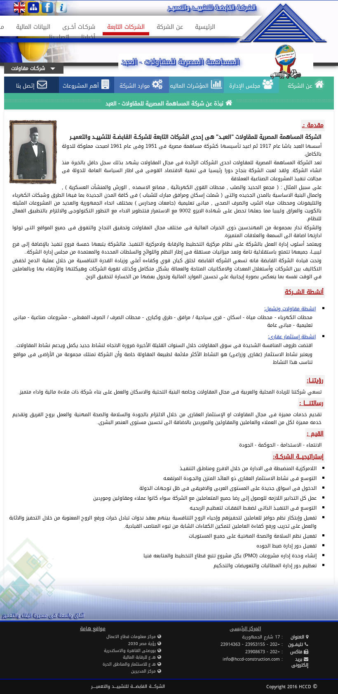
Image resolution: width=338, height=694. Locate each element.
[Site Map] (33, 7)
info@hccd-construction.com (251, 659)
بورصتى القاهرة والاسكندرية (130, 650)
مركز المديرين (143, 671)
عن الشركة (172, 27)
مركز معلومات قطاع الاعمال (131, 636)
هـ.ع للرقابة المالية (139, 657)
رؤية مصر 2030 (142, 643)
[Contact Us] (61, 7)
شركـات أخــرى (81, 27)
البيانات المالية (35, 27)
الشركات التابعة (128, 27)
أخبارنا (90, 37)
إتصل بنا (59, 37)
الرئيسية (205, 27)
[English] (19, 7)
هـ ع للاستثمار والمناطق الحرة (129, 664)
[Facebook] (47, 7)
